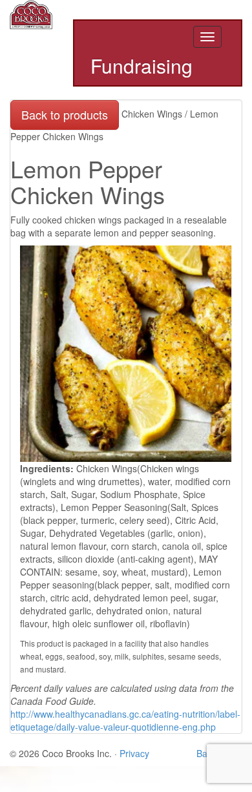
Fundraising (141, 66)
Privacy (134, 753)
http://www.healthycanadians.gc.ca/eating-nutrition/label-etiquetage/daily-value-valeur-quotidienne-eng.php (125, 720)
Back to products (64, 114)
